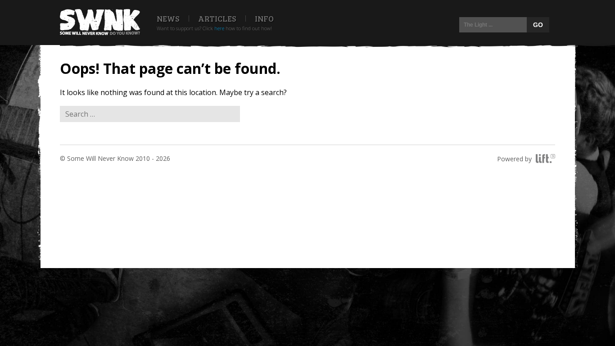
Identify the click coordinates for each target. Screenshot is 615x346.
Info (264, 18)
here (219, 28)
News (168, 18)
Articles (217, 18)
